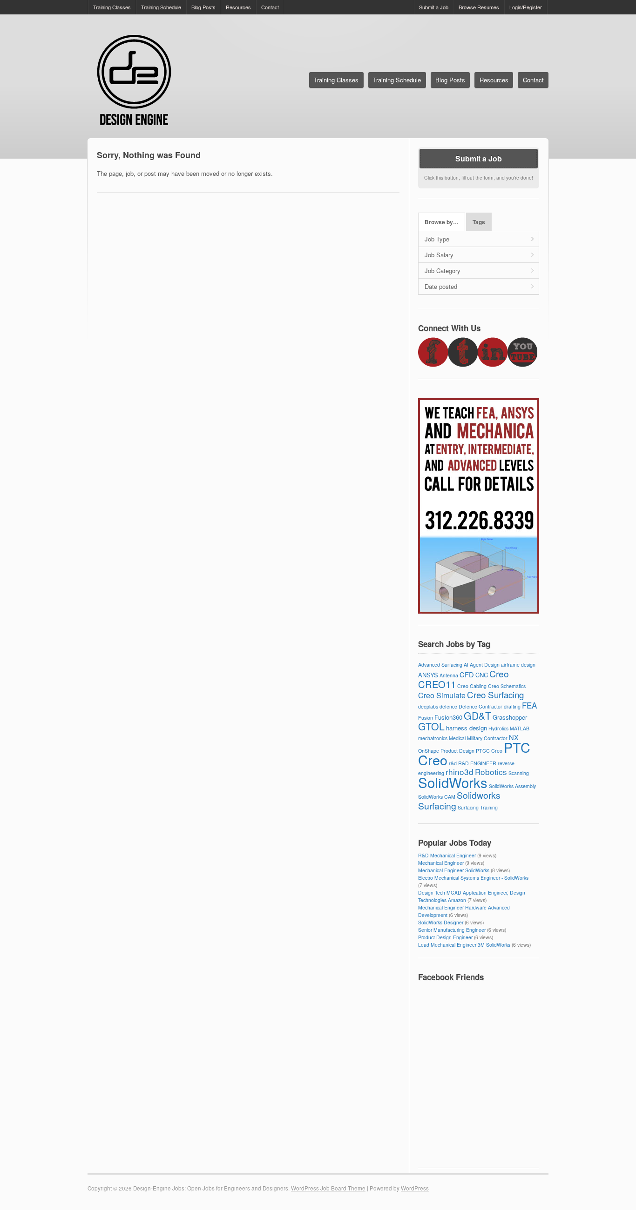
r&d (453, 763)
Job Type (437, 238)
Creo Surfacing (495, 694)
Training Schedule (161, 7)
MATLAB (519, 728)
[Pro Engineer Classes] (478, 611)
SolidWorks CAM (436, 796)
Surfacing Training (478, 807)
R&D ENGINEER (477, 763)
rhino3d (460, 771)
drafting (512, 706)
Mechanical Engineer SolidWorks (453, 870)
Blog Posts (203, 7)
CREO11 (437, 684)
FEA (529, 705)
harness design (466, 727)
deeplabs (428, 706)
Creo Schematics (507, 685)
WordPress (415, 1188)
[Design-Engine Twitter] (463, 364)
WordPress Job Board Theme (328, 1188)
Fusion (425, 717)
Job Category (442, 270)
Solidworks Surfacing (459, 800)
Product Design (457, 750)
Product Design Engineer (445, 937)
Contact (270, 7)
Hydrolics (498, 728)
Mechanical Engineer (441, 862)
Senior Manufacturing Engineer (452, 929)
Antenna (449, 675)
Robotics (491, 771)
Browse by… (442, 222)
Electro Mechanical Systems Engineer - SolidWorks (473, 877)
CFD (467, 674)
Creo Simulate (442, 695)
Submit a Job (433, 7)
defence (448, 706)
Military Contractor (487, 738)
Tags (479, 222)
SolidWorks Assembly (512, 785)
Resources (238, 7)
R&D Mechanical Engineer (447, 855)
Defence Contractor (480, 706)
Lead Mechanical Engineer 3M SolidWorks (464, 944)
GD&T (477, 715)
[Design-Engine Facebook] (433, 364)
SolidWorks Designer (440, 922)
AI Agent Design (482, 664)
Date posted (441, 286)
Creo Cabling (472, 685)
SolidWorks (452, 782)
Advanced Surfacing (440, 664)
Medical (457, 738)
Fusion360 (448, 717)
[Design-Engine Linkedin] (492, 364)
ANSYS (428, 674)
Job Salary (439, 254)
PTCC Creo (489, 750)
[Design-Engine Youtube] (522, 364)
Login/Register (525, 7)
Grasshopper (510, 717)
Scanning (518, 772)
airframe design (518, 664)
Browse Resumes (479, 7)
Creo (499, 673)
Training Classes (112, 7)
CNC (481, 674)
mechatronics (432, 738)
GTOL (431, 726)
